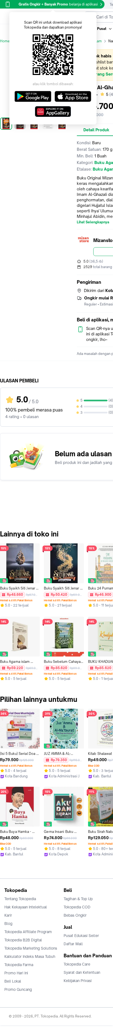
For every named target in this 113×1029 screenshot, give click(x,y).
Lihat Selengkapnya (93, 222)
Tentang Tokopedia (20, 899)
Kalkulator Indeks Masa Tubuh (29, 956)
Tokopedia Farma (18, 965)
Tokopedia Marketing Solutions (30, 948)
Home (5, 41)
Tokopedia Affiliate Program (28, 932)
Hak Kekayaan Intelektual (25, 907)
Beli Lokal (12, 981)
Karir (8, 915)
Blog (8, 923)
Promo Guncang (18, 989)
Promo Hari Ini (16, 973)
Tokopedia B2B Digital (23, 940)
